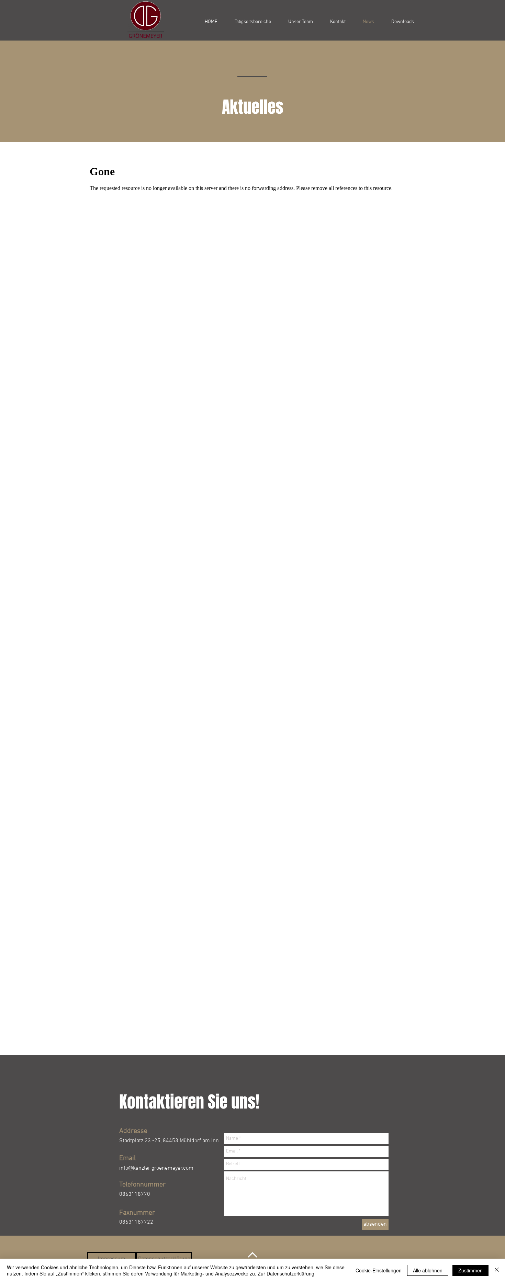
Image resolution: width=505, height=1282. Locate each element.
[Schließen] (497, 1270)
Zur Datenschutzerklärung (286, 1273)
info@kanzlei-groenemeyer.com (156, 1168)
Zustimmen (470, 1270)
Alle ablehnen (427, 1270)
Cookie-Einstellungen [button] (379, 1270)
